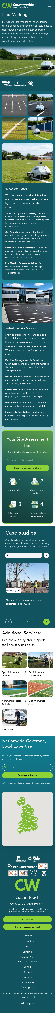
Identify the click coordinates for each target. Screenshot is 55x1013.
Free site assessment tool (27, 926)
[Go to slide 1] (27, 621)
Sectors (27, 966)
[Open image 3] (14, 128)
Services (28, 972)
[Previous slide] (8, 622)
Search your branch (27, 775)
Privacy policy (27, 981)
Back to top (25, 1003)
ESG (27, 946)
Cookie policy (27, 987)
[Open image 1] (14, 105)
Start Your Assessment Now (27, 467)
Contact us (27, 919)
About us (27, 935)
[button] (29, 828)
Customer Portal (27, 957)
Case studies (27, 941)
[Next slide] (46, 622)
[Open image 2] (40, 105)
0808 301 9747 (36, 904)
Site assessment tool (27, 961)
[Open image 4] (40, 128)
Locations (27, 977)
